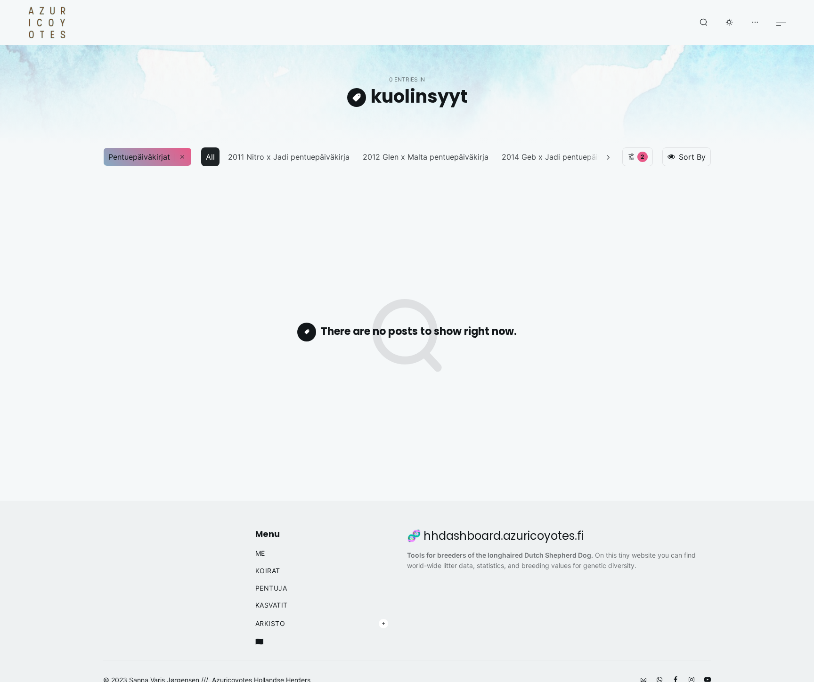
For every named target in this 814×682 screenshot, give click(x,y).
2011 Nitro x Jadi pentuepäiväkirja (289, 157)
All (210, 157)
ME (260, 553)
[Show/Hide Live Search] (703, 22)
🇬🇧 (259, 641)
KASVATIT (271, 605)
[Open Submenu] (383, 623)
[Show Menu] (781, 22)
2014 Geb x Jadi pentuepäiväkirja (561, 157)
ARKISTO (270, 623)
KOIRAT (267, 571)
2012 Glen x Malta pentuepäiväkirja (425, 157)
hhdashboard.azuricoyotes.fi (503, 536)
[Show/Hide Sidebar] (755, 22)
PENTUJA (271, 588)
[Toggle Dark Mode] (729, 22)
